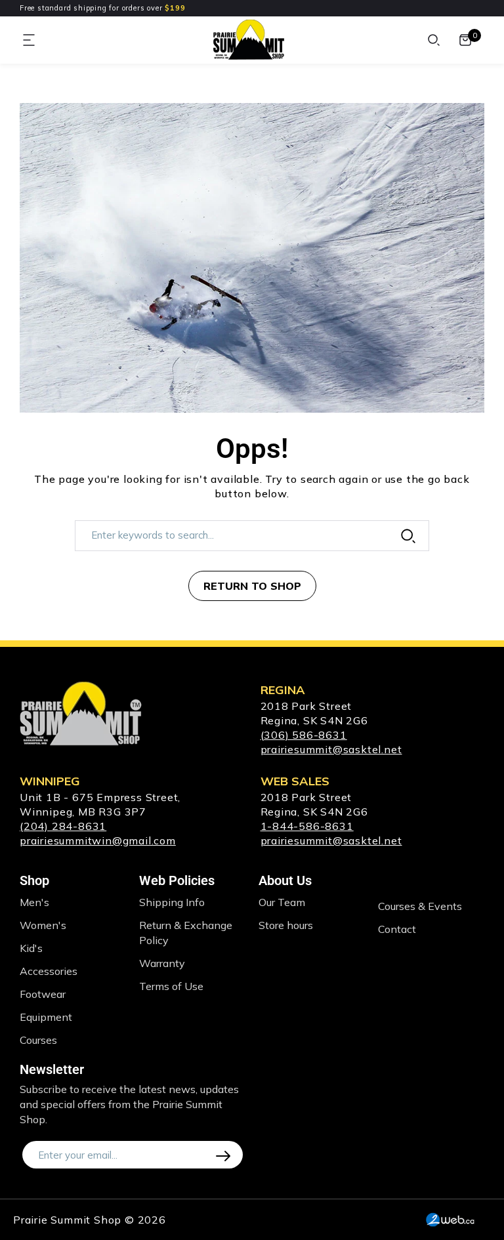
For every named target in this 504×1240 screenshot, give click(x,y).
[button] (29, 40)
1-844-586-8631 (307, 826)
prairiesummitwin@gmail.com (98, 840)
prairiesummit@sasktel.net (331, 749)
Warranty (162, 963)
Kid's (31, 948)
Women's (43, 925)
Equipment (46, 1016)
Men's (34, 902)
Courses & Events (420, 906)
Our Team (282, 902)
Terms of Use (171, 986)
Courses (38, 1039)
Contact (397, 929)
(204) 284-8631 (63, 826)
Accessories (48, 971)
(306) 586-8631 (304, 734)
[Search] (434, 40)
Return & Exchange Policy (185, 933)
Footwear (43, 994)
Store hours (286, 925)
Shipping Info (172, 902)
